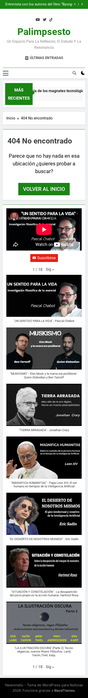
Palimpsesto (44, 31)
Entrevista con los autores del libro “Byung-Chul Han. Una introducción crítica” (39, 4)
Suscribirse (46, 258)
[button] (49, 269)
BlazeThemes (64, 690)
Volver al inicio (44, 189)
